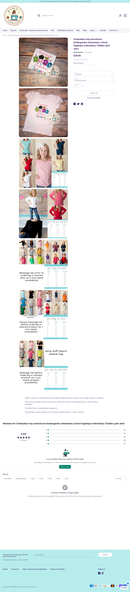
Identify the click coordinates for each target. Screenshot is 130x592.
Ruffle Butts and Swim (65, 30)
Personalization (79, 63)
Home (5, 30)
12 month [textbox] (78, 74)
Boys (78, 30)
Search (5, 569)
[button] (128, 583)
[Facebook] (99, 573)
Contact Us (15, 569)
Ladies (92, 30)
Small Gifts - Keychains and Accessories (34, 30)
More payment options (93, 98)
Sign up (105, 555)
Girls (52, 30)
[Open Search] (39, 15)
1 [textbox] (75, 86)
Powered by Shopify (31, 587)
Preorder (103, 30)
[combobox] (94, 73)
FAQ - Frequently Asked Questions (35, 569)
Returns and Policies (58, 569)
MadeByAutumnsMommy (81, 59)
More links (113, 30)
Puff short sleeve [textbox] (80, 80)
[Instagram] (102, 573)
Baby (85, 30)
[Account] (120, 15)
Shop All (14, 30)
